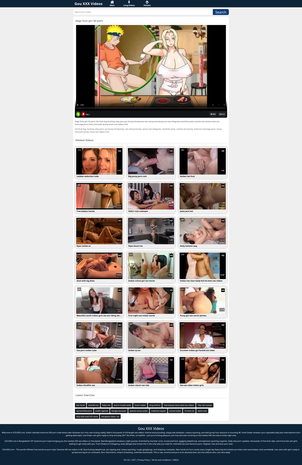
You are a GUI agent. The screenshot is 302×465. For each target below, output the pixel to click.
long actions (154, 405)
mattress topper (158, 411)
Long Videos (129, 5)
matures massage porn (205, 129)
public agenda (101, 411)
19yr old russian (205, 405)
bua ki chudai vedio (122, 405)
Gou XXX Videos (89, 3)
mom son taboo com (99, 132)
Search (220, 12)
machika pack (168, 129)
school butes (175, 411)
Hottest (147, 5)
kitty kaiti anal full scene (87, 416)
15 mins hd (189, 411)
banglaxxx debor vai (110, 416)
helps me (106, 405)
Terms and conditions (161, 460)
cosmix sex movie (184, 129)
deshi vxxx (202, 411)
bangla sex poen (119, 411)
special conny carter (139, 411)
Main (112, 5)
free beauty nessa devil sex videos (179, 405)
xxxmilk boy (93, 405)
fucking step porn (95, 129)
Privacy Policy (144, 460)
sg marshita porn (84, 411)
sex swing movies (133, 129)
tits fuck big (80, 129)
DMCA (176, 460)
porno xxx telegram (152, 129)
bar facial (80, 405)
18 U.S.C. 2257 (129, 460)
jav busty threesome (114, 129)
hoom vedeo (140, 405)
